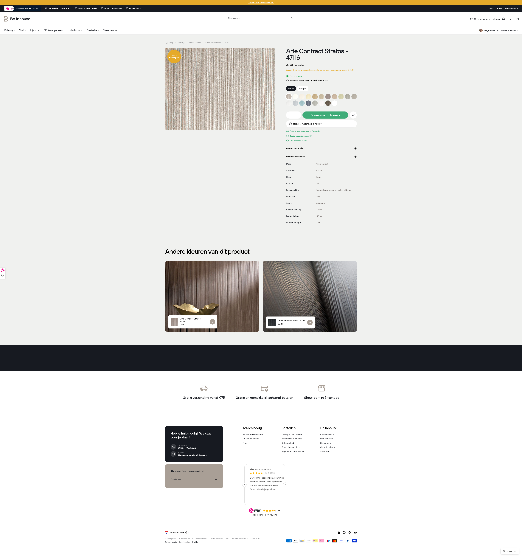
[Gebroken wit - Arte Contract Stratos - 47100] (321, 103)
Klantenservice (327, 434)
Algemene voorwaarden (293, 451)
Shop (171, 42)
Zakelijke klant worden (292, 434)
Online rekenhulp (251, 438)
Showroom (325, 443)
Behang (181, 42)
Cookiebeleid (184, 542)
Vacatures (325, 451)
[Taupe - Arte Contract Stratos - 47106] (328, 96)
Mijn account (326, 438)
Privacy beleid (171, 542)
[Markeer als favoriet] (353, 115)
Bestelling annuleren (291, 447)
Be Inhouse (185, 538)
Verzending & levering (292, 438)
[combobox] (261, 19)
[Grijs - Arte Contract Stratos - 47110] (354, 96)
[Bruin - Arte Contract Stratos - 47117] (328, 103)
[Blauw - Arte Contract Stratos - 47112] (295, 103)
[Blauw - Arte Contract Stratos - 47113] (302, 103)
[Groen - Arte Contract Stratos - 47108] (341, 96)
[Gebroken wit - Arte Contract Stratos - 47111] (289, 103)
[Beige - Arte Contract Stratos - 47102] (302, 96)
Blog (245, 443)
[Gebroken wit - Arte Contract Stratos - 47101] (295, 96)
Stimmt (204, 538)
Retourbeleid (288, 443)
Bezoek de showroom (253, 434)
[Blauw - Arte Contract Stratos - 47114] (308, 103)
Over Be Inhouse (328, 447)
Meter (291, 88)
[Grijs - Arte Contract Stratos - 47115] (315, 103)
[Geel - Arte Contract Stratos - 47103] (308, 96)
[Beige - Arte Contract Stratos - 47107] (334, 96)
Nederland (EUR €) (178, 532)
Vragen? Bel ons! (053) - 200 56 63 (501, 30)
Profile (195, 542)
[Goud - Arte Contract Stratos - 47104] (315, 96)
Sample (302, 88)
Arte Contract (195, 42)
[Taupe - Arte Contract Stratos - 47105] (321, 96)
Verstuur (216, 479)
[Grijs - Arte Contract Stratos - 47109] (347, 96)
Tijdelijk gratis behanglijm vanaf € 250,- (261, 2)
